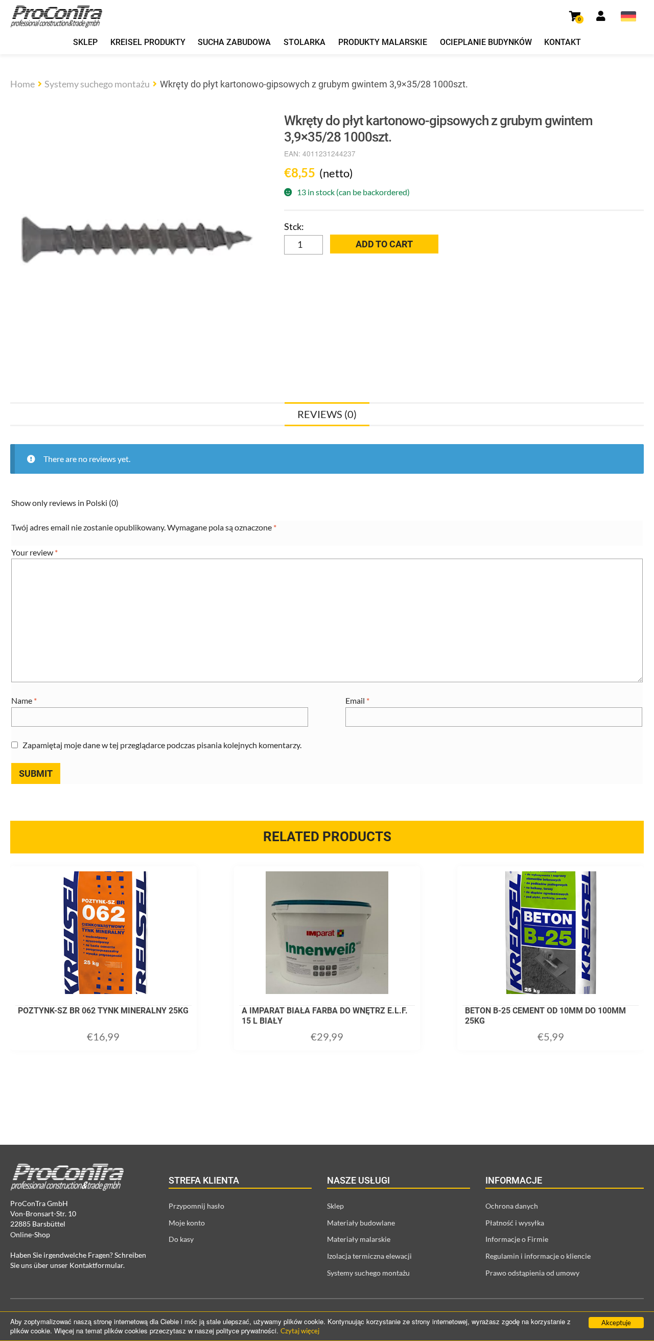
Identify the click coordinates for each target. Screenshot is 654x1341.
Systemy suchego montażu (97, 83)
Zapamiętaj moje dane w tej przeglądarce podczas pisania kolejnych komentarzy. (161, 745)
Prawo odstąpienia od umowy (532, 1272)
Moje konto (187, 1222)
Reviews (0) (327, 414)
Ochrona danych (511, 1205)
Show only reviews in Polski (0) (65, 502)
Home (22, 83)
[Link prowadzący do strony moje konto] (601, 16)
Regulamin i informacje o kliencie (538, 1256)
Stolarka (304, 42)
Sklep (85, 42)
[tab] (327, 414)
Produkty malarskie (382, 42)
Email (357, 700)
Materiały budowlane (361, 1222)
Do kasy (181, 1239)
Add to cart (384, 244)
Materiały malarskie (358, 1239)
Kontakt (562, 42)
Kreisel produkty (147, 42)
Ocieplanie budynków (486, 42)
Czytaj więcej (300, 1331)
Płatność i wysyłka (514, 1222)
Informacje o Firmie (516, 1239)
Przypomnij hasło (196, 1205)
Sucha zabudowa (234, 42)
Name (24, 700)
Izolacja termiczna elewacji (369, 1256)
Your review (34, 552)
